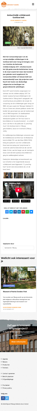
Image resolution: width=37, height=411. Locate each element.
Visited (26, 404)
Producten (6, 365)
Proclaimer (6, 385)
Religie (15, 201)
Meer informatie (18, 341)
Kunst (6, 201)
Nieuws (5, 362)
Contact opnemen (9, 373)
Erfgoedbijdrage (8, 379)
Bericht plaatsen (8, 376)
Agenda (5, 359)
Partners (5, 368)
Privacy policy (7, 388)
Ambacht (25, 201)
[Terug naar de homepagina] (10, 4)
